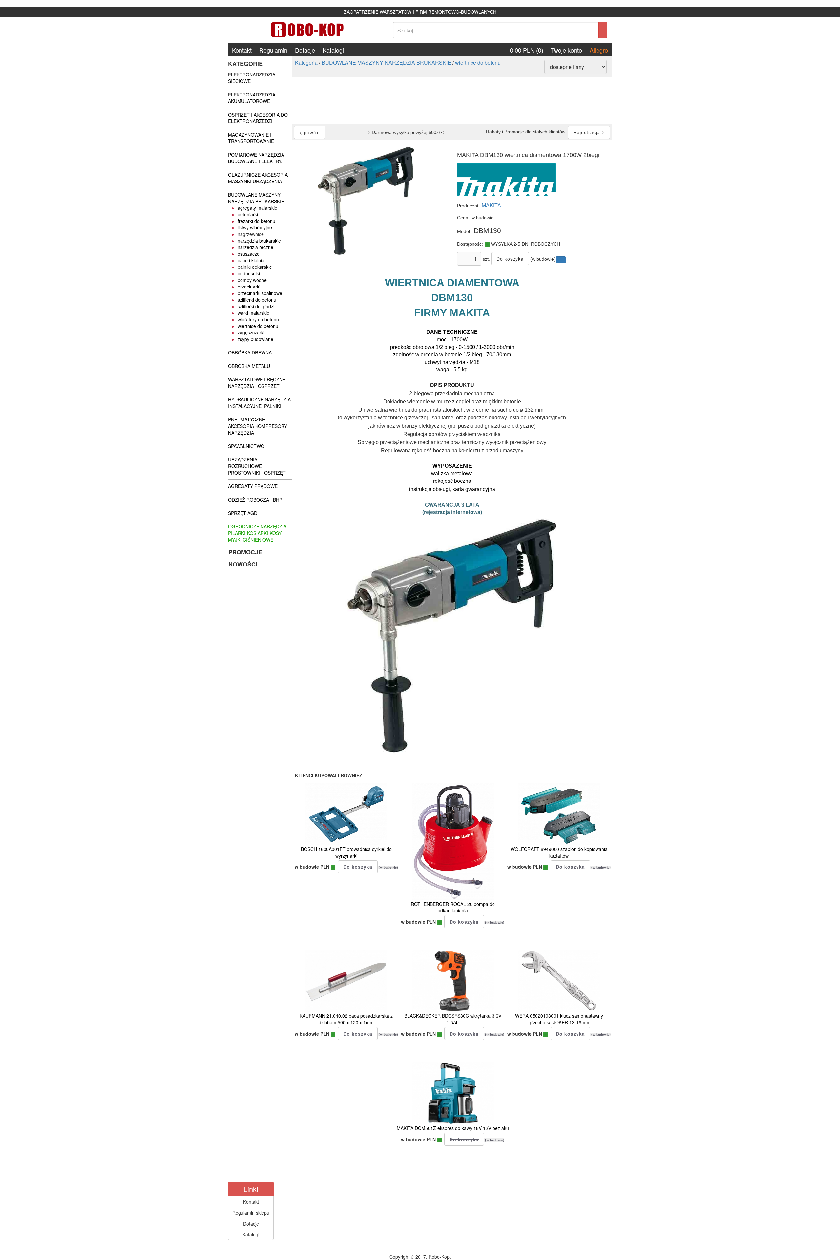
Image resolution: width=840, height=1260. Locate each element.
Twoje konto (566, 50)
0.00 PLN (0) (526, 50)
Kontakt (242, 50)
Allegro (599, 50)
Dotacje (305, 50)
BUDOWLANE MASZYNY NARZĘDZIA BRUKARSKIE (386, 62)
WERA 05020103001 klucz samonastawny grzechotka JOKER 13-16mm (559, 1019)
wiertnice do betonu (478, 62)
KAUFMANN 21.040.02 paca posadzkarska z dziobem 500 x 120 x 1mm (346, 1019)
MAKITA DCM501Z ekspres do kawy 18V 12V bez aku (453, 1128)
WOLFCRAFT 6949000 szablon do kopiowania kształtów (559, 852)
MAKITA (491, 205)
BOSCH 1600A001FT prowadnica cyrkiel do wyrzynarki (346, 852)
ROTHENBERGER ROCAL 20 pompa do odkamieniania (453, 907)
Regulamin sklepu (250, 1212)
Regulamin (273, 50)
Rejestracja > (589, 132)
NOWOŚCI (242, 564)
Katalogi (333, 50)
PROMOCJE (245, 552)
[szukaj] (602, 30)
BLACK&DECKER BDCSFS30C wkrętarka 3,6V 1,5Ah (452, 1019)
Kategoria (306, 62)
